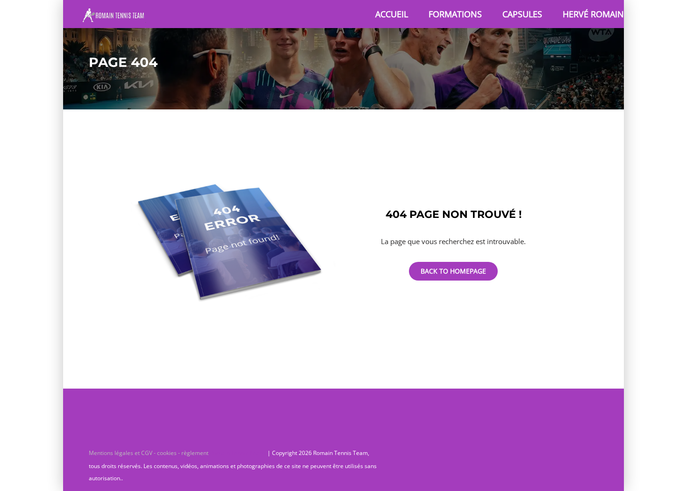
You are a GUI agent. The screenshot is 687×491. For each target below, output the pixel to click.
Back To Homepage (453, 271)
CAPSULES (522, 14)
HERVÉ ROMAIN (593, 14)
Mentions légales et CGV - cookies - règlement (149, 453)
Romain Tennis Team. (238, 453)
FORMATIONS (455, 14)
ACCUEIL (391, 14)
